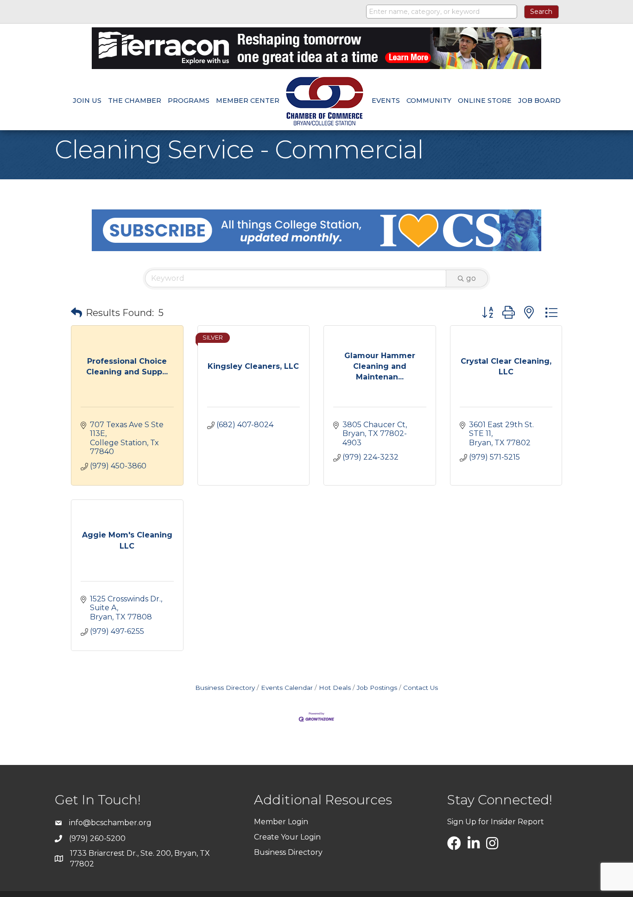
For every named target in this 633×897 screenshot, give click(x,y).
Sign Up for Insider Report (495, 821)
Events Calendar (287, 687)
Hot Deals (335, 687)
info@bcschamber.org (110, 822)
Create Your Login (287, 837)
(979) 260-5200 (97, 838)
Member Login (281, 821)
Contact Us (420, 687)
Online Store (485, 100)
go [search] (471, 278)
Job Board (539, 100)
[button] (76, 312)
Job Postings (377, 687)
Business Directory (225, 687)
